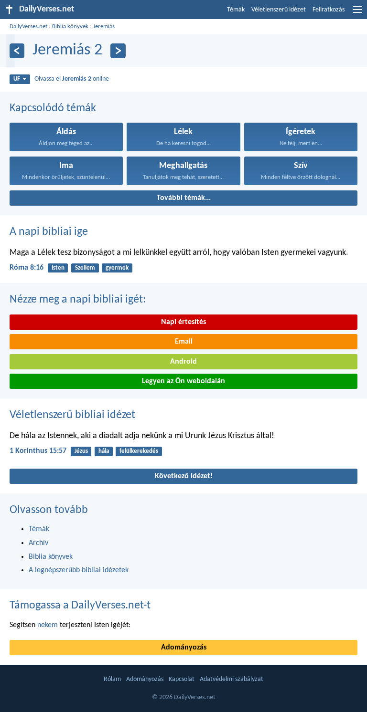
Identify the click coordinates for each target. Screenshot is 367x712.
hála (103, 451)
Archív (38, 543)
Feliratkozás (329, 9)
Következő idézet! (184, 476)
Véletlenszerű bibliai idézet (72, 415)
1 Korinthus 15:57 (38, 451)
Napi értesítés (183, 322)
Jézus (81, 451)
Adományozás (183, 647)
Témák (236, 9)
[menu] (357, 13)
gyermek (117, 268)
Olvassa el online (71, 79)
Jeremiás (104, 26)
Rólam (112, 679)
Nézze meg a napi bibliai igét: (78, 299)
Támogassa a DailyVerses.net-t (80, 605)
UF (16, 79)
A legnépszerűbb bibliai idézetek (79, 570)
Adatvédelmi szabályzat (231, 679)
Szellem (85, 268)
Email (184, 342)
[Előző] (17, 50)
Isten (58, 268)
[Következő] (117, 50)
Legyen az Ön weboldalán (183, 381)
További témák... (184, 198)
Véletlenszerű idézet (278, 9)
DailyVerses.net (28, 26)
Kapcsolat (181, 679)
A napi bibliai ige (49, 232)
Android (183, 362)
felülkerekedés (138, 451)
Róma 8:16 (26, 268)
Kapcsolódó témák (53, 108)
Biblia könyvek (70, 26)
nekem (47, 625)
